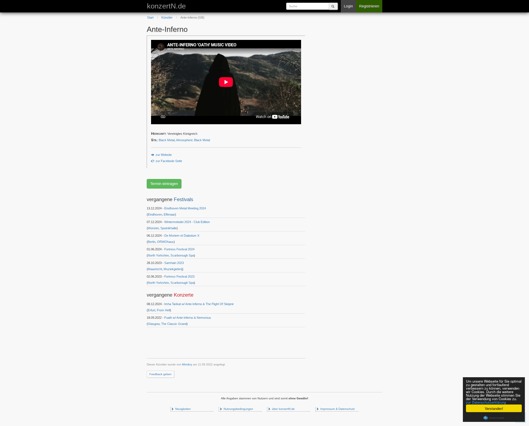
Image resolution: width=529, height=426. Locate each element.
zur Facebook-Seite (168, 161)
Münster (153, 228)
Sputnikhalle (168, 228)
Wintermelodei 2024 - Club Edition (187, 222)
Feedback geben (160, 374)
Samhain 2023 (174, 263)
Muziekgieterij (173, 269)
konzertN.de (166, 6)
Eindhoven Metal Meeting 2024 (185, 208)
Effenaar (169, 214)
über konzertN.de (283, 408)
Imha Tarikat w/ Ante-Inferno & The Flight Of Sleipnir (199, 304)
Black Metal (167, 140)
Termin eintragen (164, 184)
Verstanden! (494, 408)
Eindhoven (155, 214)
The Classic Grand (174, 324)
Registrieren (369, 6)
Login (348, 6)
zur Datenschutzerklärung (486, 402)
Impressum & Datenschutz (337, 408)
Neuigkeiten (182, 408)
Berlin (151, 241)
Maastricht (155, 269)
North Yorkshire (158, 255)
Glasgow (154, 324)
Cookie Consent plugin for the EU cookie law (494, 418)
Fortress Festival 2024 (179, 249)
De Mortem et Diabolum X (181, 235)
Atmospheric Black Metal (193, 140)
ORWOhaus (165, 241)
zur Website (163, 154)
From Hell (163, 310)
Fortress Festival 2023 (179, 276)
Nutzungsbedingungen (238, 408)
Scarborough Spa (182, 255)
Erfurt (151, 310)
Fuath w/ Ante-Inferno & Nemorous (187, 317)
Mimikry (187, 364)
